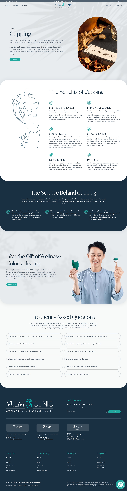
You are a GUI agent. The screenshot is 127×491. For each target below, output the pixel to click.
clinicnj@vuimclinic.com (46, 439)
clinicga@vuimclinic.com (77, 439)
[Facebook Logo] (122, 1)
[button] (34, 336)
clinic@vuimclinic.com (16, 439)
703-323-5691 (13, 437)
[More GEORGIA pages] (26, 5)
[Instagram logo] (117, 1)
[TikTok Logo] (119, 1)
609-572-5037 (43, 437)
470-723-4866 (74, 438)
